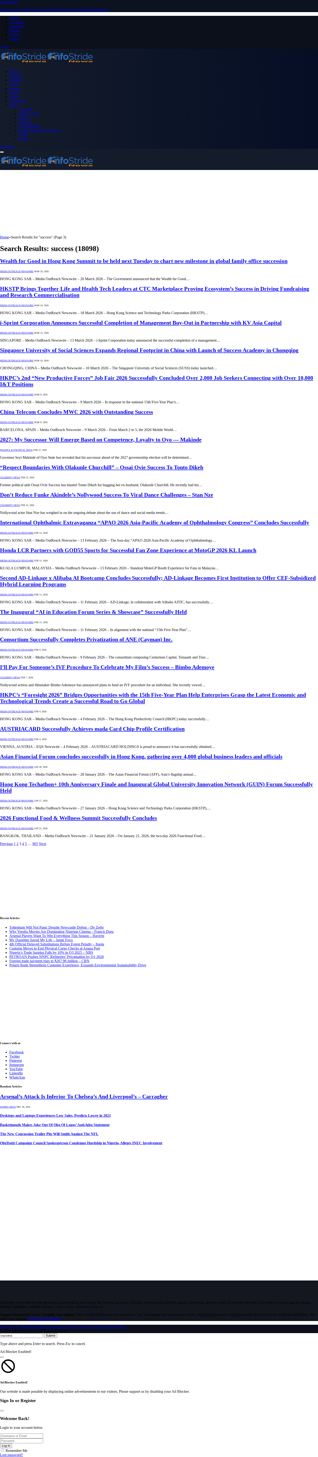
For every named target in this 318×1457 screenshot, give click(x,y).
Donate (14, 30)
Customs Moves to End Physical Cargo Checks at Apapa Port (54, 948)
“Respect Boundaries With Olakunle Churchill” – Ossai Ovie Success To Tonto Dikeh (101, 467)
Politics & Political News (16, 450)
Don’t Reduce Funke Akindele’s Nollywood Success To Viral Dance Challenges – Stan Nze (106, 495)
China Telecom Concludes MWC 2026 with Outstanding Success (76, 412)
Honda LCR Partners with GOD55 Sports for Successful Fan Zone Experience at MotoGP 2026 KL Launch (128, 550)
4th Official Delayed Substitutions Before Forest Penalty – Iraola (56, 944)
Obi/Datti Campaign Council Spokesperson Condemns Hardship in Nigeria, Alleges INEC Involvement (81, 1143)
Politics (14, 93)
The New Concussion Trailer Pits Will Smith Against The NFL (49, 1134)
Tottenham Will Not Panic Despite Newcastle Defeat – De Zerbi (56, 927)
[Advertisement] (139, 202)
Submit (50, 1335)
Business (15, 76)
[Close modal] (2, 1357)
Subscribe (7, 147)
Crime (13, 84)
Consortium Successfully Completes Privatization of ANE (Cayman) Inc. (86, 639)
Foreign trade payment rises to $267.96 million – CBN (49, 961)
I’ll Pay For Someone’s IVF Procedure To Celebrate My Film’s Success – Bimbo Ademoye (107, 667)
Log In (6, 1445)
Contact (15, 39)
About (14, 18)
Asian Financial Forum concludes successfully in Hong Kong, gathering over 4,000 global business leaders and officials (141, 757)
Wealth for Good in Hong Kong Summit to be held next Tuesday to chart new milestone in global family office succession (144, 261)
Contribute (17, 26)
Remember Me (16, 1451)
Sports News (8, 1107)
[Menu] (2, 152)
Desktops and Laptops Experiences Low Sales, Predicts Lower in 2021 (55, 1115)
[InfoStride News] (46, 64)
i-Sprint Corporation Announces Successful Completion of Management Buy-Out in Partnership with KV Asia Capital (141, 323)
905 (35, 844)
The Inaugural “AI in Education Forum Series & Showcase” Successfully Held (93, 612)
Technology (18, 101)
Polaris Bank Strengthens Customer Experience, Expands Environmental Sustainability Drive (77, 965)
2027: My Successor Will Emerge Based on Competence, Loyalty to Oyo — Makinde (101, 440)
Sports (14, 97)
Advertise (16, 22)
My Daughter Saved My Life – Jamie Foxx (41, 940)
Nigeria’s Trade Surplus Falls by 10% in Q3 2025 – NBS (51, 952)
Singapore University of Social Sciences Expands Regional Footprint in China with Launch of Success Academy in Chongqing (149, 350)
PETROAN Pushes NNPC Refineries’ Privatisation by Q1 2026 (56, 957)
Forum (14, 35)
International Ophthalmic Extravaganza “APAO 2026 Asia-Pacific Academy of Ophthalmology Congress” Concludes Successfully (154, 523)
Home (13, 72)
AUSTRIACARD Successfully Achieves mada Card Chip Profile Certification (92, 729)
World (23, 134)
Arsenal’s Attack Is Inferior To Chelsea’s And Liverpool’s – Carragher (84, 1097)
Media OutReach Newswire (39, 130)
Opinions (25, 122)
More (13, 105)
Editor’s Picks (29, 113)
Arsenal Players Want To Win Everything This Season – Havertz (56, 936)
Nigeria (14, 88)
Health (23, 118)
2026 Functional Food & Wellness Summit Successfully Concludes (78, 818)
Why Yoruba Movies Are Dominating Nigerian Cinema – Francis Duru (61, 932)
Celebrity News (10, 477)
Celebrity (16, 80)
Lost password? (11, 1455)
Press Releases (29, 126)
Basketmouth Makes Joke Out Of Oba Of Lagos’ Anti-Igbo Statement (54, 1125)
